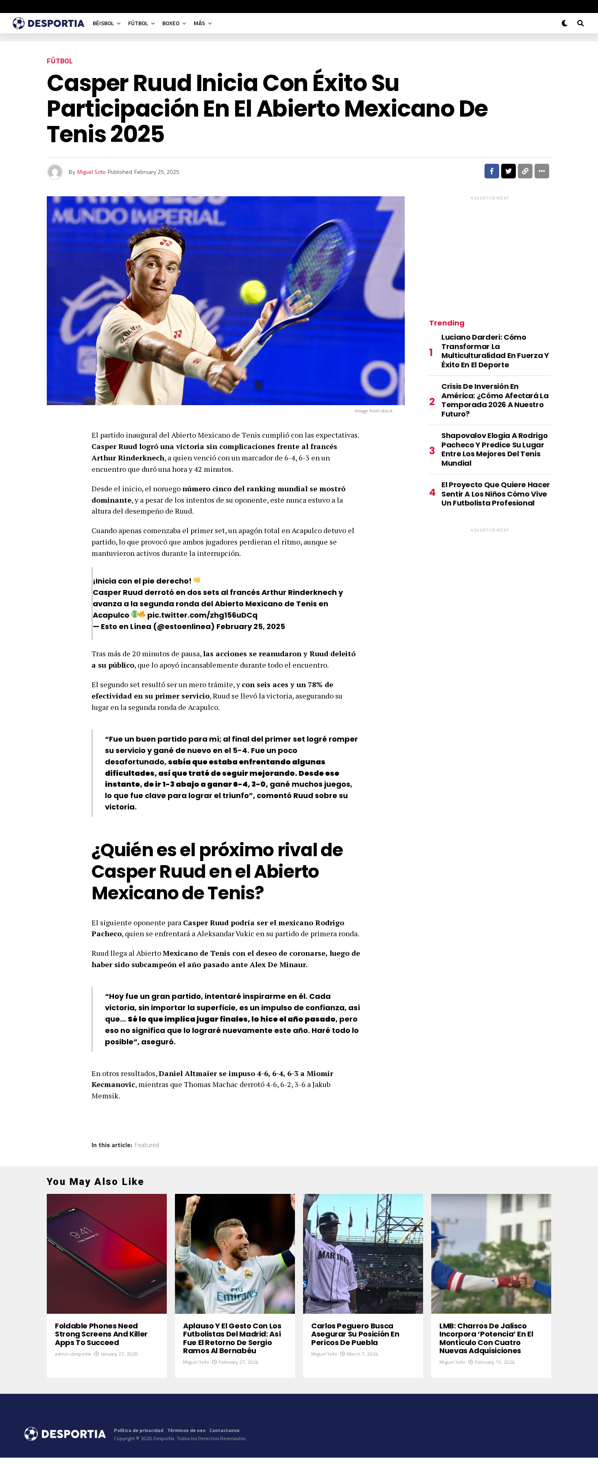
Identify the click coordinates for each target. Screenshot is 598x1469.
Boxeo (170, 23)
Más (199, 23)
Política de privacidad (138, 1430)
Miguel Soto (91, 171)
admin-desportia (73, 1354)
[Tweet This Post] (508, 171)
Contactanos (225, 1430)
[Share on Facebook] (492, 171)
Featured (146, 1144)
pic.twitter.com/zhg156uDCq (202, 615)
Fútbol (138, 23)
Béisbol (103, 23)
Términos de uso (186, 1430)
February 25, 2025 (250, 626)
